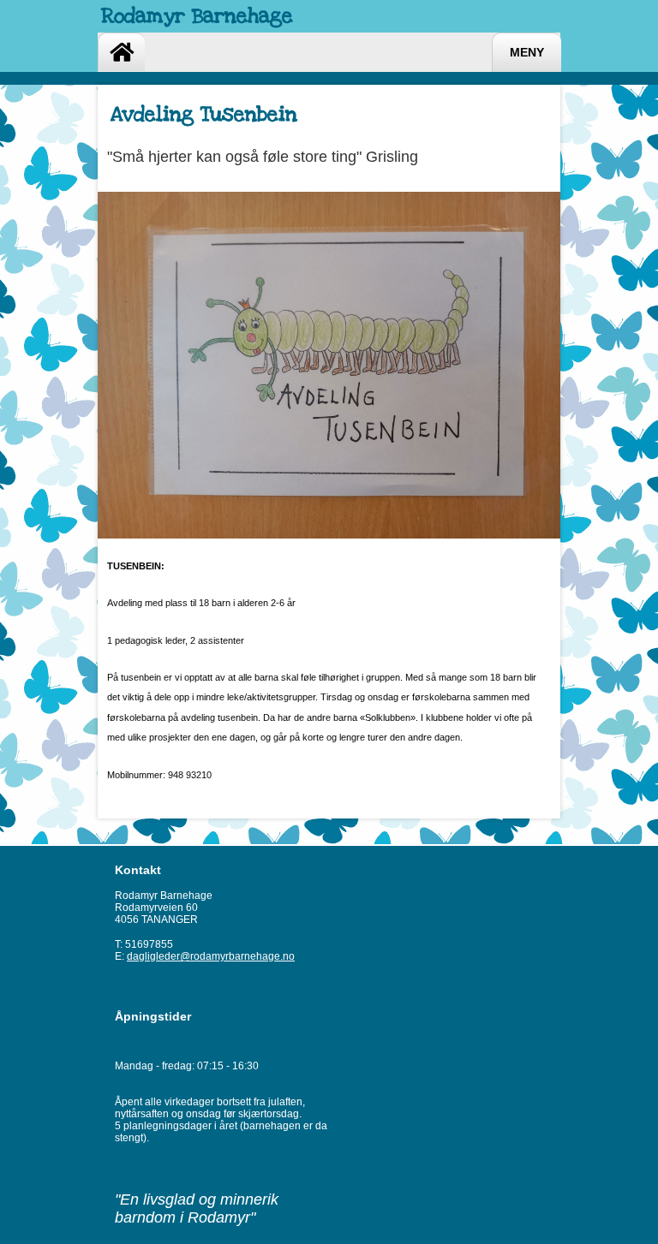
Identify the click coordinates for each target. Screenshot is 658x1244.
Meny (527, 52)
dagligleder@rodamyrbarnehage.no (211, 956)
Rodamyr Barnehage (197, 16)
